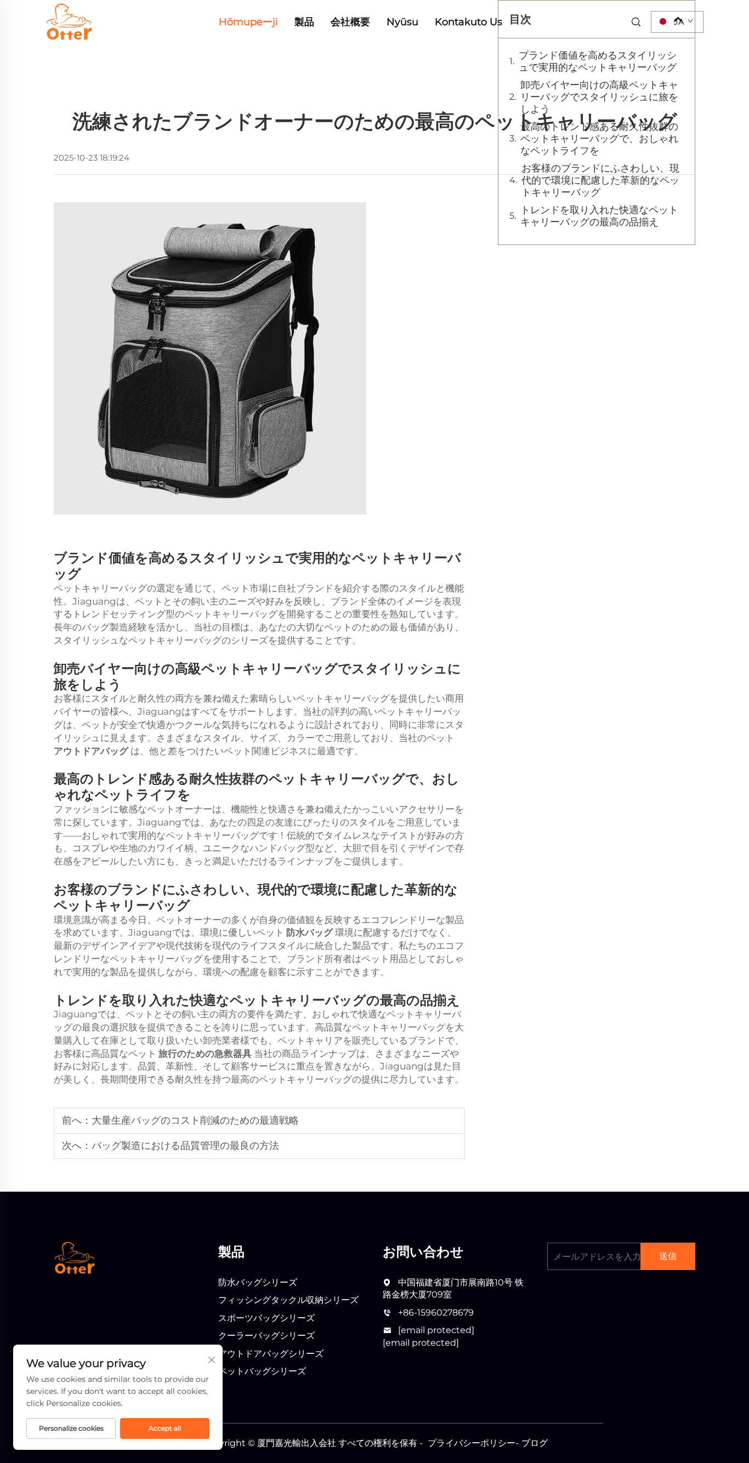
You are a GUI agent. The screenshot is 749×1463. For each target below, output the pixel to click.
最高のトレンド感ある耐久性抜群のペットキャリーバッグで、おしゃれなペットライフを (599, 139)
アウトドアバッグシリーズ (271, 1353)
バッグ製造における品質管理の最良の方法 (185, 1146)
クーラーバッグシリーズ (266, 1335)
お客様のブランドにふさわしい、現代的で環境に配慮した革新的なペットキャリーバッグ (600, 180)
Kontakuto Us (468, 22)
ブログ (534, 1443)
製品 (304, 22)
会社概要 (350, 22)
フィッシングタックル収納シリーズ (288, 1300)
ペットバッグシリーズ (262, 1371)
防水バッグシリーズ (257, 1282)
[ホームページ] (69, 21)
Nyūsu (402, 22)
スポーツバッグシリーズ (266, 1318)
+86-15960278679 (436, 1312)
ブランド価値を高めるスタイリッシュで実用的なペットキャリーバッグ (598, 61)
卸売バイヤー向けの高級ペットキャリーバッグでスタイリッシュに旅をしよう (599, 97)
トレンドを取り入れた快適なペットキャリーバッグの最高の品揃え (599, 216)
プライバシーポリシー (471, 1443)
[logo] (74, 1258)
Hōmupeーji (248, 22)
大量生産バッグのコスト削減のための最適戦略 (195, 1120)
